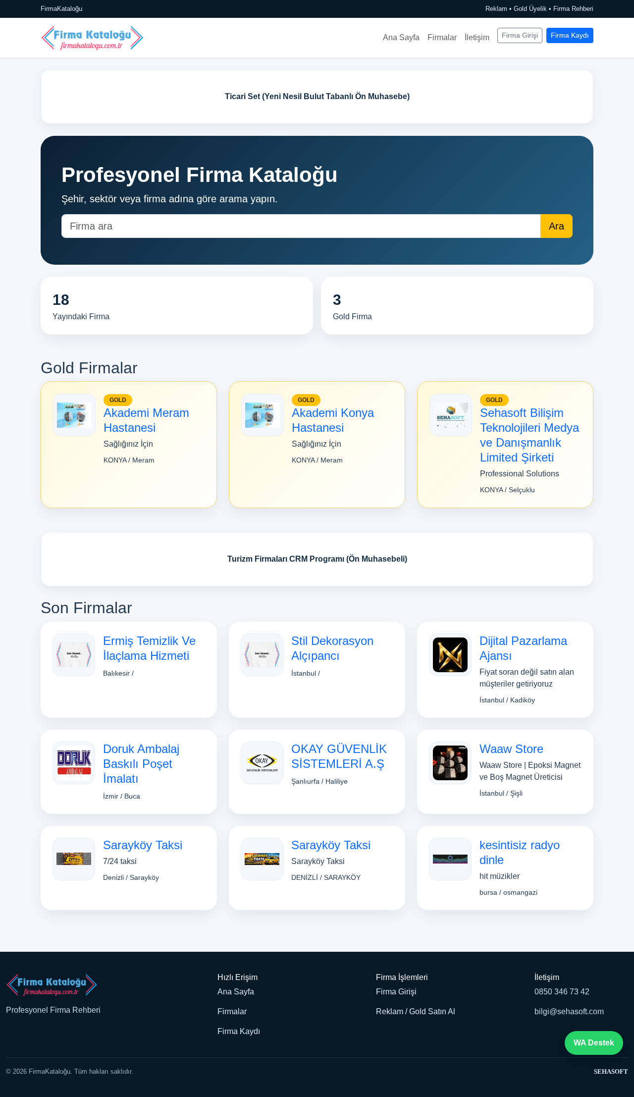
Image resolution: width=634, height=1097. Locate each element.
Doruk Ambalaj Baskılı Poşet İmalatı (141, 763)
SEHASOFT (611, 1071)
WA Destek (594, 1043)
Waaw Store (511, 748)
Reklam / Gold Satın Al (415, 1011)
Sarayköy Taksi (142, 845)
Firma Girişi (520, 35)
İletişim (477, 37)
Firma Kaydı (570, 35)
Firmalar (442, 37)
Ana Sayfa (401, 37)
